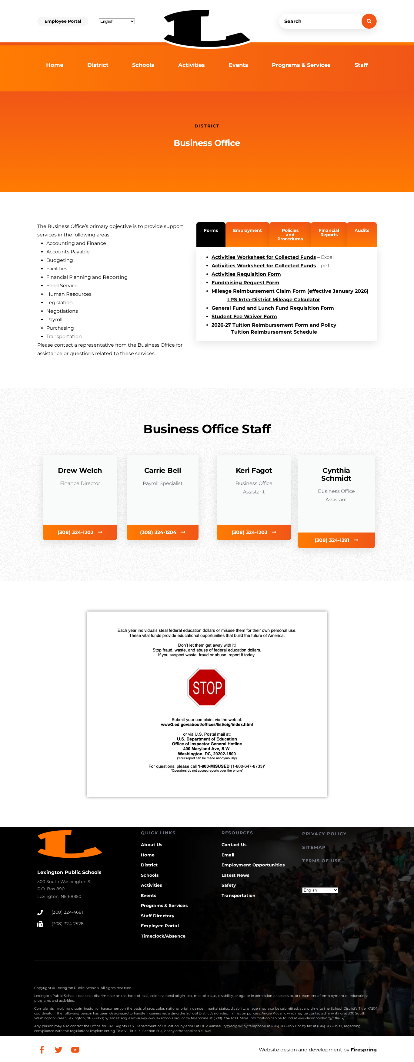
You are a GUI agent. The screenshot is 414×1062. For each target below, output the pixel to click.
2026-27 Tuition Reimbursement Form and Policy (275, 325)
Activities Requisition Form (246, 274)
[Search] (369, 21)
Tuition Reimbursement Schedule (274, 332)
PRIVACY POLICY (324, 833)
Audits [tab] (362, 230)
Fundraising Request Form (245, 282)
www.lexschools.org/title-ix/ (321, 1018)
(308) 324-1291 (333, 540)
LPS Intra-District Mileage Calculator (273, 299)
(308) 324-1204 (159, 532)
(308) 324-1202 (76, 532)
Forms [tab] (211, 230)
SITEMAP (314, 847)
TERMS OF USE (321, 860)
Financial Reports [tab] (329, 232)
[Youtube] (75, 1049)
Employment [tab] (247, 230)
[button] (62, 21)
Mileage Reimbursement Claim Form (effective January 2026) (290, 291)
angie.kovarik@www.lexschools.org (150, 1018)
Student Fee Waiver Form (244, 316)
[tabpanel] (286, 294)
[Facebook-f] (41, 1049)
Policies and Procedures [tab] (290, 235)
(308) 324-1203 (250, 532)
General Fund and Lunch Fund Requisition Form (273, 308)
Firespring (364, 1050)
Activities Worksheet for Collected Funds (264, 257)
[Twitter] (58, 1049)
